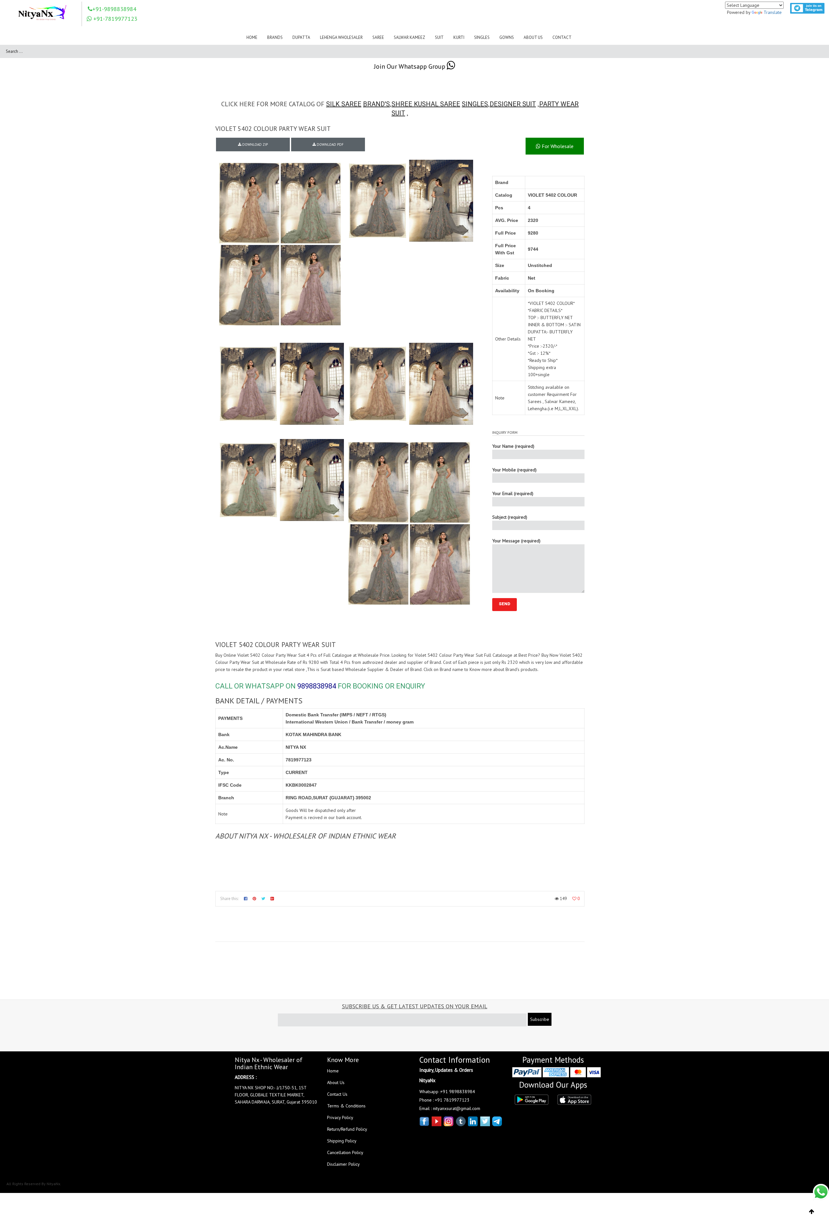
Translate (773, 12)
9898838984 (316, 686)
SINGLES (475, 104)
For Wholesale (556, 146)
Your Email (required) (512, 493)
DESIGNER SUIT (513, 104)
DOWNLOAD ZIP (254, 144)
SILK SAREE (343, 104)
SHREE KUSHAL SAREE (426, 104)
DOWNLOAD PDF (330, 144)
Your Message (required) (516, 541)
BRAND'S (376, 104)
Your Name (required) (513, 446)
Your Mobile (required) (514, 470)
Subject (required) (509, 517)
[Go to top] (811, 1212)
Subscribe (539, 1019)
